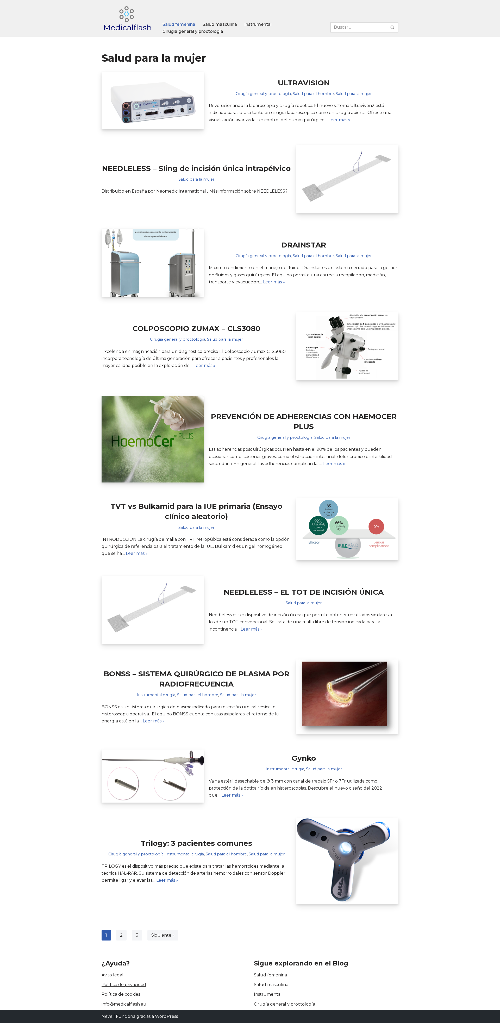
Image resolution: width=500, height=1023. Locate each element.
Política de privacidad (124, 984)
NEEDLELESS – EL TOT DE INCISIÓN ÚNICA (304, 592)
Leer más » (339, 119)
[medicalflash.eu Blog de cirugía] (128, 18)
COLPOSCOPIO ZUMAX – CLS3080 (196, 328)
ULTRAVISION (304, 82)
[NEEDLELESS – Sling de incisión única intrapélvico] (347, 179)
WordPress (166, 1016)
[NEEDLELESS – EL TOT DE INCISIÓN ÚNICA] (153, 610)
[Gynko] (153, 776)
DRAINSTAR (303, 244)
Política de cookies (121, 994)
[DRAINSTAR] (153, 263)
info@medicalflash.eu (124, 1004)
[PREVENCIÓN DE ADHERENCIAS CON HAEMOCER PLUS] (153, 439)
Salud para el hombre (313, 93)
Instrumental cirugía (156, 694)
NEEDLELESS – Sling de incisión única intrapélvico (196, 168)
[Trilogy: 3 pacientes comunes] (347, 861)
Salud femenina (178, 24)
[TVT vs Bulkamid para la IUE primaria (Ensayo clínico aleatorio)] (347, 529)
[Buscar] (392, 27)
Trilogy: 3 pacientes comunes (196, 843)
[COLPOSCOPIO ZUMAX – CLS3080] (347, 346)
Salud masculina (220, 24)
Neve (107, 1016)
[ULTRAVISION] (153, 100)
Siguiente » (162, 935)
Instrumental (258, 24)
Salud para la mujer (354, 93)
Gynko (304, 758)
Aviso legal (112, 975)
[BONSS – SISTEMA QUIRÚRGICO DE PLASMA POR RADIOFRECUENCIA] (347, 696)
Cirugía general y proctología (192, 31)
